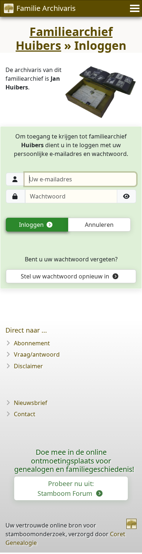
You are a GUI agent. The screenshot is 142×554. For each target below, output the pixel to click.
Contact (24, 414)
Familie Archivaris (46, 8)
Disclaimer (28, 366)
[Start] (131, 524)
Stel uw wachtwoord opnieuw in (66, 276)
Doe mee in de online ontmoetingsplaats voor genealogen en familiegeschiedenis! (74, 460)
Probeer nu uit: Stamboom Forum (66, 488)
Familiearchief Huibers (64, 38)
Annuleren (99, 225)
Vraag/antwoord (37, 354)
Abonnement (32, 343)
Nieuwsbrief (30, 403)
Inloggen (32, 225)
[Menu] (134, 8)
